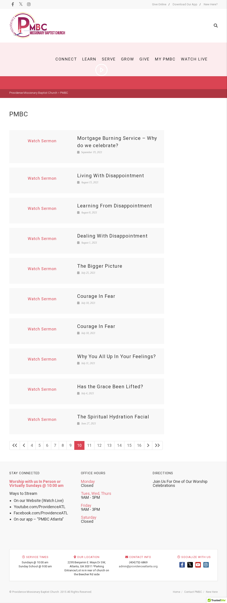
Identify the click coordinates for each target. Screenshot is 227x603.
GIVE (144, 59)
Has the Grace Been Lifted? (110, 386)
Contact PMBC (193, 591)
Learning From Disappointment (114, 206)
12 (99, 445)
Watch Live (194, 59)
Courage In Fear (96, 296)
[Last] (157, 445)
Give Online (159, 4)
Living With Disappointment (110, 175)
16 (139, 445)
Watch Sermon (42, 141)
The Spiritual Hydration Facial (113, 417)
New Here (212, 591)
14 (119, 445)
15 (129, 445)
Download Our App (185, 4)
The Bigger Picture (99, 266)
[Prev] (24, 445)
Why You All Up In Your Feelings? (116, 356)
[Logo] (37, 25)
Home (176, 591)
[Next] (148, 445)
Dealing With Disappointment (112, 236)
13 (109, 445)
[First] (14, 445)
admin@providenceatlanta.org (138, 566)
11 (89, 445)
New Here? (211, 4)
